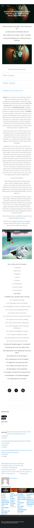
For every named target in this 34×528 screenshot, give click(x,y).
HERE (8, 128)
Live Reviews (4, 522)
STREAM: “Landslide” (9, 83)
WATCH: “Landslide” (8, 75)
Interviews (14, 521)
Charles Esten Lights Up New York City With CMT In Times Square (10, 471)
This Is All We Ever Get (16, 465)
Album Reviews (20, 521)
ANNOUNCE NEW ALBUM (8, 463)
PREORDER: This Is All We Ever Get (13, 90)
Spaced (8, 465)
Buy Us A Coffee (5, 521)
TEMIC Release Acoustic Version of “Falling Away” (25, 471)
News (10, 521)
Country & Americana (13, 522)
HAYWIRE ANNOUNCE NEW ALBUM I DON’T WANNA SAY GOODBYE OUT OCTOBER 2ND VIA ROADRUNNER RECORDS (22, 503)
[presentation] (17, 54)
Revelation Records (19, 218)
